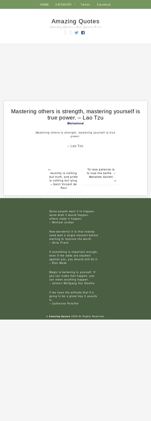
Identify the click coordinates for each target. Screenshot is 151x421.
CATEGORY (63, 4)
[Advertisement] (75, 71)
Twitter (85, 4)
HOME (44, 4)
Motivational (75, 123)
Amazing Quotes (75, 21)
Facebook (104, 4)
